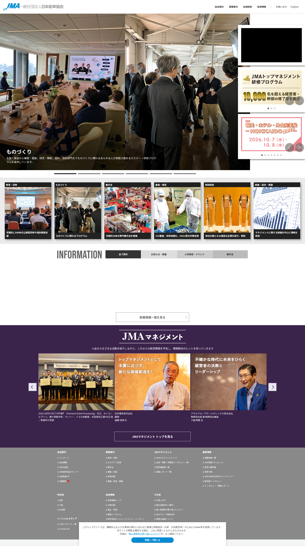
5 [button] (161, 173)
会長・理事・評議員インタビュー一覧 (172, 462)
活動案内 (63, 481)
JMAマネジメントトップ (166, 457)
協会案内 (219, 6)
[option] (125, 92)
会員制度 (247, 6)
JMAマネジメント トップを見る (152, 436)
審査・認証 (112, 471)
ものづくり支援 (114, 462)
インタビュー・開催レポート (217, 485)
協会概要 (63, 462)
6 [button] (185, 173)
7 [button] (281, 155)
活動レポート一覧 (163, 471)
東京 (61, 500)
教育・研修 (112, 457)
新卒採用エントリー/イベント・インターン (126, 519)
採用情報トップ (114, 500)
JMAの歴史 (63, 467)
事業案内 (233, 6)
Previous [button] (289, 100)
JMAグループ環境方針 (165, 514)
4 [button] (137, 173)
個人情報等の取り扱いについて (144, 533)
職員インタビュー (115, 514)
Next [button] (299, 100)
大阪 (61, 505)
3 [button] (113, 173)
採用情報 (261, 6)
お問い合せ (281, 6)
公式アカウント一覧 (67, 524)
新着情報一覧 (210, 457)
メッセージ (64, 457)
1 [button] (65, 173)
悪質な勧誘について (164, 519)
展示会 (110, 467)
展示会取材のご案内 (164, 505)
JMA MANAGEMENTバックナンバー (219, 476)
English (295, 6)
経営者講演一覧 (162, 467)
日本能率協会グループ (68, 471)
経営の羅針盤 (210, 467)
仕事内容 (111, 505)
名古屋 (62, 509)
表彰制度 (111, 476)
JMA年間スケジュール (214, 462)
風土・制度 (112, 509)
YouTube (63, 528)
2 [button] (89, 173)
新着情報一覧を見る (152, 317)
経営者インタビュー (213, 481)
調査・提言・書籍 (115, 481)
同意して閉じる (152, 540)
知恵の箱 (208, 471)
